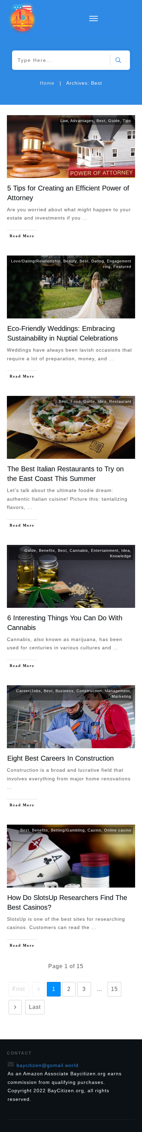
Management (117, 691)
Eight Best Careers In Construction (60, 758)
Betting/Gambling (68, 830)
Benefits (47, 550)
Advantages (82, 121)
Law (64, 121)
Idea (102, 401)
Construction (89, 691)
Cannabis (79, 550)
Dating (97, 261)
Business (64, 691)
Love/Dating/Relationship (36, 261)
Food (76, 401)
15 (114, 989)
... (85, 218)
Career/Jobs (28, 691)
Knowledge (120, 556)
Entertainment (105, 550)
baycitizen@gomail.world (48, 1065)
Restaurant (120, 401)
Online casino (117, 830)
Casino (94, 830)
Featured (122, 267)
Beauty (70, 261)
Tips (127, 121)
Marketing (121, 696)
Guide (114, 121)
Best (101, 121)
